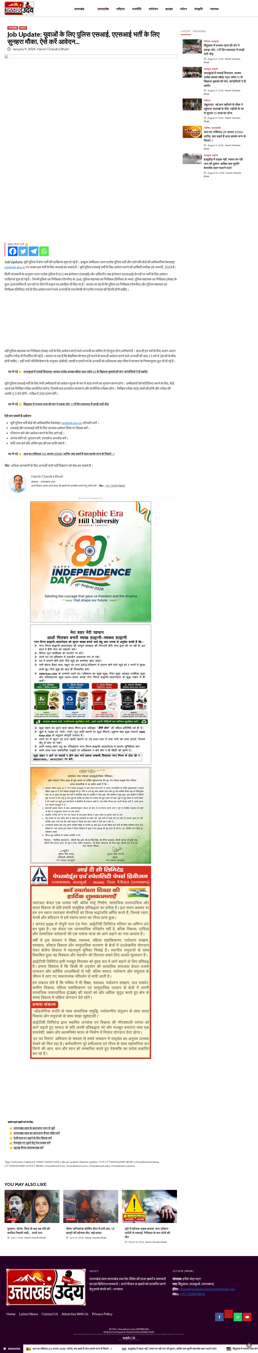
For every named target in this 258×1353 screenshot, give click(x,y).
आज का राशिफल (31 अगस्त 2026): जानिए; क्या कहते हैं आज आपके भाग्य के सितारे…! (225, 136)
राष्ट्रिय (120, 9)
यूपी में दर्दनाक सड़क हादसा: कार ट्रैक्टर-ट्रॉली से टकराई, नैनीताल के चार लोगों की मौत (147, 1233)
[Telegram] (33, 251)
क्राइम (169, 9)
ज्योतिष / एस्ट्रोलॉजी (212, 128)
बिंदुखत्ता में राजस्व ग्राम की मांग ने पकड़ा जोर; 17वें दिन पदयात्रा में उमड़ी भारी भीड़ (224, 50)
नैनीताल (207, 41)
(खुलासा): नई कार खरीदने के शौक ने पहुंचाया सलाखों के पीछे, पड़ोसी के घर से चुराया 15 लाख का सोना (224, 109)
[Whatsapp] (44, 251)
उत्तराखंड (79, 9)
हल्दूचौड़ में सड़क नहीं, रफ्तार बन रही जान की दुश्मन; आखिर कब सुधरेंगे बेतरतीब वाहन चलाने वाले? (223, 164)
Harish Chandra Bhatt (53, 49)
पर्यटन (183, 9)
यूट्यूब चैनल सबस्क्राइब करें (28, 1147)
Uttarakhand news (77, 1165)
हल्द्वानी (215, 69)
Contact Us (50, 1314)
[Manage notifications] (249, 1345)
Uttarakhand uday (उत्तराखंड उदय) (133, 1329)
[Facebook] (13, 251)
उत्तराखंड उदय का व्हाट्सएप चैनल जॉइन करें (37, 1133)
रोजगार (23, 27)
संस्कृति (198, 9)
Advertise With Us (75, 1314)
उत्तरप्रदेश (103, 9)
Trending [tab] (199, 31)
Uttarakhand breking (146, 1161)
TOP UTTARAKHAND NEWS (116, 1161)
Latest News (28, 1314)
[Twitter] (23, 251)
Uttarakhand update (123, 1165)
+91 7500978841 (115, 485)
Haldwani (29, 1161)
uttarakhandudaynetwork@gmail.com (207, 1289)
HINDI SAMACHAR (47, 1161)
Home (10, 1314)
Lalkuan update (69, 1161)
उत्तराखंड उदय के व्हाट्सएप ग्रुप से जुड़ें (34, 1128)
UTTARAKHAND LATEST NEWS (24, 1165)
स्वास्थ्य (214, 9)
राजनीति (136, 9)
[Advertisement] (91, 213)
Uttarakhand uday (99, 1165)
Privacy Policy (102, 1314)
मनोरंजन (153, 9)
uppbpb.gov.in (15, 267)
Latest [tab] (186, 31)
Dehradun (17, 1161)
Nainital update (88, 1161)
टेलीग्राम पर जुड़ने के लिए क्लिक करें (33, 1138)
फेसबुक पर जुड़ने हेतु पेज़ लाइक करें (32, 1142)
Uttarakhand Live (55, 1165)
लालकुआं (215, 41)
